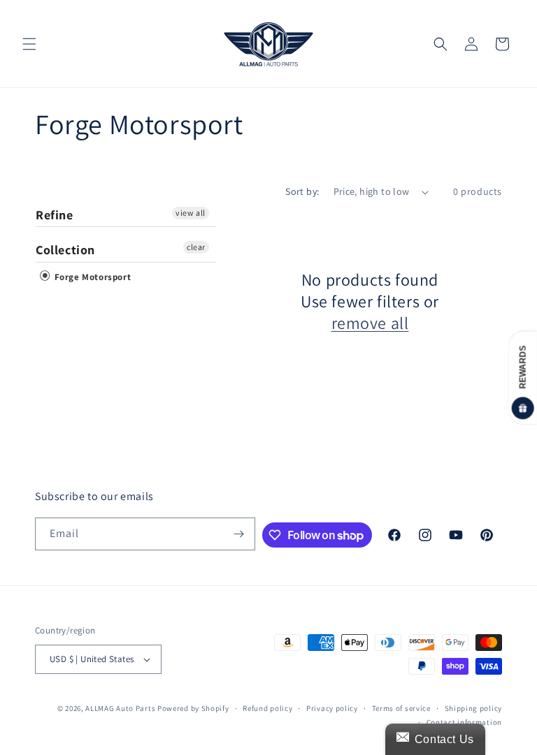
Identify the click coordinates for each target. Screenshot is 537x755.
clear (196, 247)
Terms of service (401, 708)
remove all (370, 323)
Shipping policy (474, 708)
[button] (29, 44)
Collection (65, 250)
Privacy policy (332, 708)
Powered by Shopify (193, 708)
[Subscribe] (239, 534)
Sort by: (302, 191)
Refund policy (267, 708)
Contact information (464, 722)
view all (191, 212)
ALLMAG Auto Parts (120, 708)
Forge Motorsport (91, 277)
